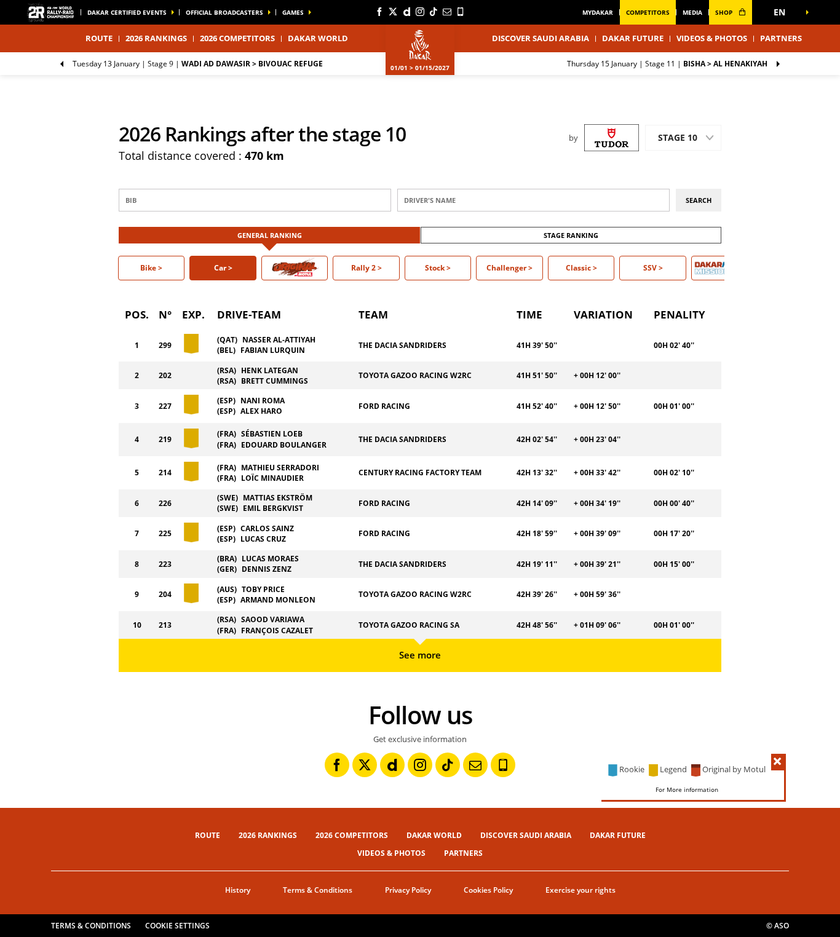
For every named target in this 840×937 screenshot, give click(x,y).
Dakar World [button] (318, 38)
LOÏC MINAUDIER (272, 478)
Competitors (648, 12)
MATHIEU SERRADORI (280, 467)
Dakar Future (633, 38)
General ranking (269, 235)
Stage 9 (198, 63)
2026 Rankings (156, 38)
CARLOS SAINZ (267, 528)
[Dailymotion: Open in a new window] (406, 11)
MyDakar (597, 12)
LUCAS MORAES (270, 558)
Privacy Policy (408, 890)
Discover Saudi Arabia (540, 38)
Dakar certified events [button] (127, 12)
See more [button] (420, 655)
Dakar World (434, 835)
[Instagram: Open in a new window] (420, 11)
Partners (781, 38)
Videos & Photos (711, 38)
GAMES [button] (293, 12)
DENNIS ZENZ (266, 569)
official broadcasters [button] (224, 12)
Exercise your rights (580, 890)
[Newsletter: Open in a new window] (447, 11)
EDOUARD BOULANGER (284, 445)
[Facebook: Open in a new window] (379, 11)
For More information (687, 789)
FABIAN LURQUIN (272, 350)
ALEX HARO (261, 411)
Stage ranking (571, 235)
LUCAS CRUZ (263, 539)
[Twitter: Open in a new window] (393, 11)
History (237, 890)
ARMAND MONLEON (277, 600)
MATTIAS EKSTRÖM (277, 497)
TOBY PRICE (263, 589)
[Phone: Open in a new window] (460, 11)
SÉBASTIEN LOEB (272, 434)
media (692, 12)
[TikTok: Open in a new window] (433, 11)
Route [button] (99, 38)
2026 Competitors (237, 38)
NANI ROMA (262, 400)
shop (724, 12)
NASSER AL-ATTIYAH (278, 339)
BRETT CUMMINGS (274, 381)
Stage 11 (667, 63)
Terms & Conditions (317, 890)
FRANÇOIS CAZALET (277, 630)
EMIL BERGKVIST (273, 508)
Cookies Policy (488, 890)
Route (207, 835)
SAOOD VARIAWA (272, 619)
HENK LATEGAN (269, 370)
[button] (783, 12)
